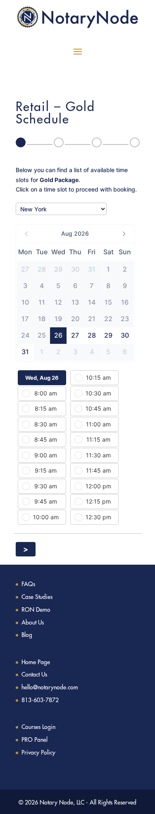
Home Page (35, 662)
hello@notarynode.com (49, 687)
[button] (75, 233)
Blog (26, 635)
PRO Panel (34, 739)
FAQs (28, 584)
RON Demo (35, 609)
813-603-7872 (40, 700)
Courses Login (38, 727)
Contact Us (34, 674)
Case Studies (36, 597)
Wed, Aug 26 (42, 377)
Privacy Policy (38, 752)
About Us (32, 622)
